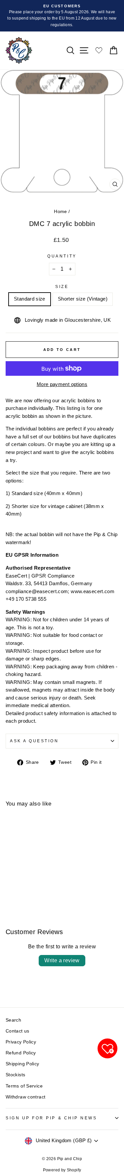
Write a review (62, 960)
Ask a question (34, 741)
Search (13, 1020)
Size (61, 286)
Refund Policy (21, 1052)
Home (60, 211)
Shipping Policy (22, 1063)
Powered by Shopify (62, 1170)
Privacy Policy (21, 1041)
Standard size (29, 299)
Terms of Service (24, 1086)
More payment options (62, 384)
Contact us (17, 1031)
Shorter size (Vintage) (82, 299)
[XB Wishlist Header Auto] (99, 50)
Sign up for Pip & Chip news (51, 1118)
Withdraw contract (25, 1096)
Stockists (15, 1074)
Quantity (61, 256)
